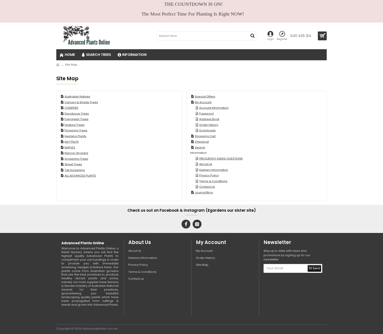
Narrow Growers (76, 153)
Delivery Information (213, 170)
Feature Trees (74, 125)
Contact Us (207, 187)
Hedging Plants (75, 136)
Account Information (214, 108)
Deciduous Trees (76, 113)
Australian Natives (77, 96)
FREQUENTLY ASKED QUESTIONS (221, 158)
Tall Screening (74, 170)
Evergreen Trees (76, 119)
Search (200, 147)
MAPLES (69, 147)
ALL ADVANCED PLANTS (80, 176)
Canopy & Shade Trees (81, 102)
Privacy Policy (209, 175)
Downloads (207, 130)
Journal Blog (204, 192)
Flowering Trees (75, 130)
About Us (205, 164)
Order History (208, 125)
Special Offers (205, 96)
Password (206, 113)
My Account (203, 102)
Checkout (202, 142)
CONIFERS (71, 108)
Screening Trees (76, 159)
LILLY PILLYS (71, 142)
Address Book (209, 119)
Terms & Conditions (213, 181)
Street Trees (73, 164)
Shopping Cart (205, 136)
